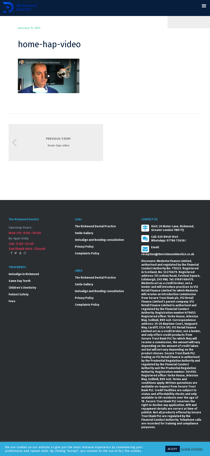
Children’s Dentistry (22, 287)
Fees (12, 301)
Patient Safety (19, 294)
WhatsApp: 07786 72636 (168, 240)
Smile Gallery (84, 233)
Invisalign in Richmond (24, 274)
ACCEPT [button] (172, 448)
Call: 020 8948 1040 (164, 237)
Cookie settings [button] (192, 449)
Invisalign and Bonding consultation (99, 240)
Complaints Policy (87, 253)
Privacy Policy (84, 246)
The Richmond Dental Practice (95, 226)
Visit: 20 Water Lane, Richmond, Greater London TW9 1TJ (172, 228)
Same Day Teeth (20, 281)
